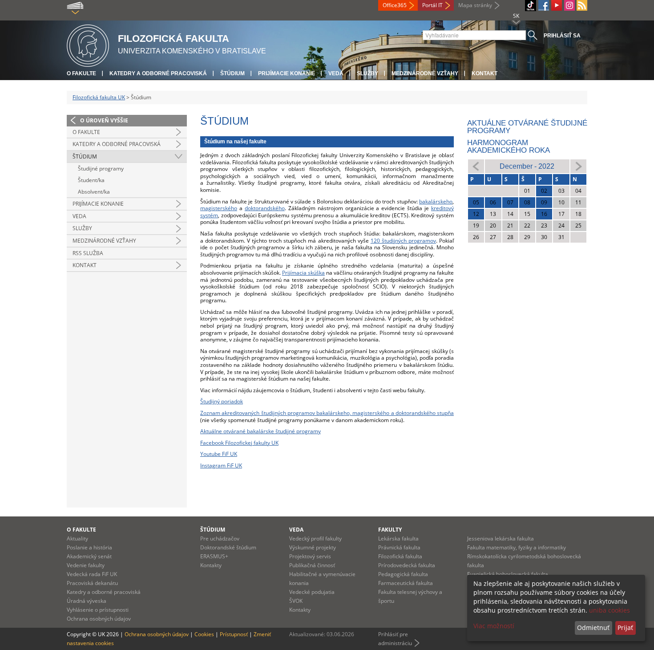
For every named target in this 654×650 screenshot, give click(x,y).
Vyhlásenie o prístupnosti (98, 609)
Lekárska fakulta (398, 538)
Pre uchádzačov (219, 538)
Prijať (625, 627)
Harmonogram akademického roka (508, 146)
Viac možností (493, 626)
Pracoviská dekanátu (92, 583)
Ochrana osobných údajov (99, 618)
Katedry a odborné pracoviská (158, 73)
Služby (367, 73)
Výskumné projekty (312, 547)
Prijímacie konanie (286, 73)
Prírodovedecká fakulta (406, 565)
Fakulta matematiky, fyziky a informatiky (516, 547)
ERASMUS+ (214, 556)
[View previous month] (476, 166)
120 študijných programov (403, 240)
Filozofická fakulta (400, 556)
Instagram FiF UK (221, 465)
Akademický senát (89, 556)
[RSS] (582, 5)
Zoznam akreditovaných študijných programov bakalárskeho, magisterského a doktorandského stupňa (327, 413)
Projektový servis (310, 556)
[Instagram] (569, 5)
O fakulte (81, 73)
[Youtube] (556, 5)
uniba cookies (609, 610)
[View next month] (578, 166)
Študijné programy (101, 168)
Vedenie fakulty (86, 565)
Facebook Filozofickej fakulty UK (239, 443)
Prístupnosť (234, 634)
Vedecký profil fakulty (315, 538)
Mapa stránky (475, 5)
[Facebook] (543, 5)
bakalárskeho (435, 201)
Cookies (204, 634)
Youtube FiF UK (218, 454)
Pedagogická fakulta (403, 574)
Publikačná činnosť (312, 565)
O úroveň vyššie (104, 120)
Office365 (395, 5)
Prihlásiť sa (562, 35)
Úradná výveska (86, 601)
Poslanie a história (89, 547)
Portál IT (432, 5)
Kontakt (484, 73)
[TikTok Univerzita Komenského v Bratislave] (530, 5)
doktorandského (265, 208)
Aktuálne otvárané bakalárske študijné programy (260, 431)
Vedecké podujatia (312, 592)
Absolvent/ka (94, 191)
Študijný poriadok (221, 401)
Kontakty (211, 565)
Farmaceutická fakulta (405, 583)
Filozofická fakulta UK (99, 97)
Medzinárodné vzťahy (425, 73)
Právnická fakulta (399, 547)
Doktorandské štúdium (228, 547)
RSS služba (88, 253)
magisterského (218, 208)
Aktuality (77, 538)
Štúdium (232, 73)
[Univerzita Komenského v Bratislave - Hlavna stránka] (88, 44)
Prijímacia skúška (303, 272)
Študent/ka (91, 180)
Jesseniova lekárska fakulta (500, 538)
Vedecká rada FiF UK (92, 574)
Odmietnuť (593, 627)
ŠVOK (296, 601)
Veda (335, 73)
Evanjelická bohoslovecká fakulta (507, 574)
